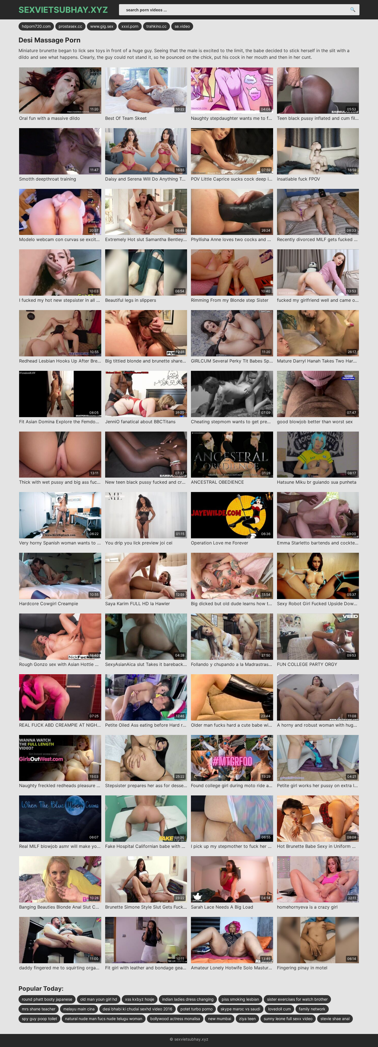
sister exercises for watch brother (297, 999)
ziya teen (247, 1018)
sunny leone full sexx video (288, 1018)
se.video (182, 26)
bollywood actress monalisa (175, 1018)
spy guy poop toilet (39, 1018)
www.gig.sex (101, 26)
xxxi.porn (129, 26)
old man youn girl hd (98, 999)
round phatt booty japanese (47, 999)
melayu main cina (79, 1009)
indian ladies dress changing (188, 999)
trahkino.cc (156, 26)
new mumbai (219, 1018)
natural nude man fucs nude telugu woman (103, 1018)
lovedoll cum (279, 1009)
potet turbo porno (196, 1009)
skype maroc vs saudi (240, 1009)
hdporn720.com (36, 26)
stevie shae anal (334, 1018)
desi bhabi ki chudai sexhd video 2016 (137, 1009)
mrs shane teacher (38, 1009)
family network (312, 1009)
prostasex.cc (70, 26)
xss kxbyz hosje (139, 999)
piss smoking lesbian (240, 999)
